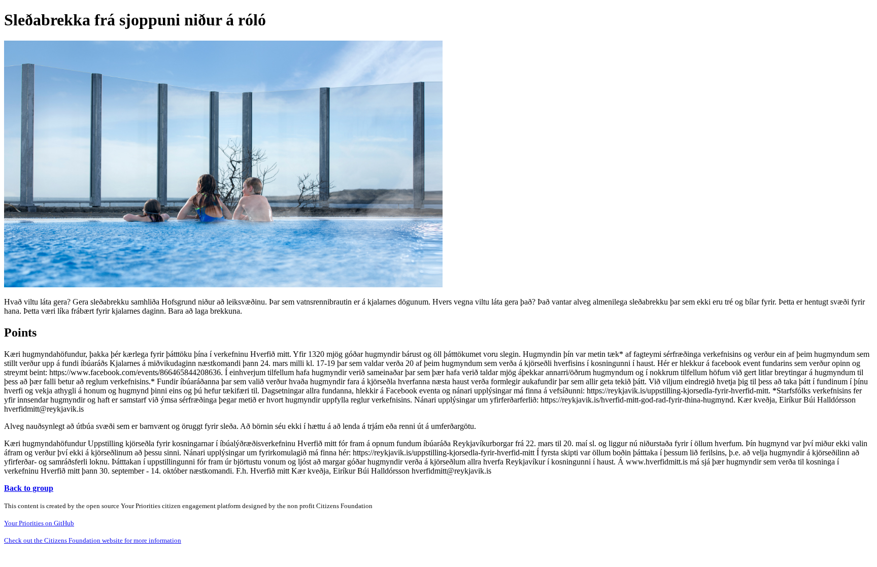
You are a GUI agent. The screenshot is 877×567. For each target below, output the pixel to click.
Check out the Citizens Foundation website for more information (92, 540)
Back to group (28, 488)
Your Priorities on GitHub (39, 523)
